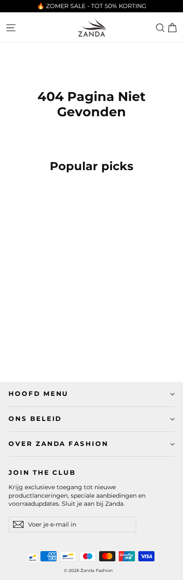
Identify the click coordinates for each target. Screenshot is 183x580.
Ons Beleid (35, 419)
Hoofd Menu (39, 394)
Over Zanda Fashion (59, 444)
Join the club (42, 472)
